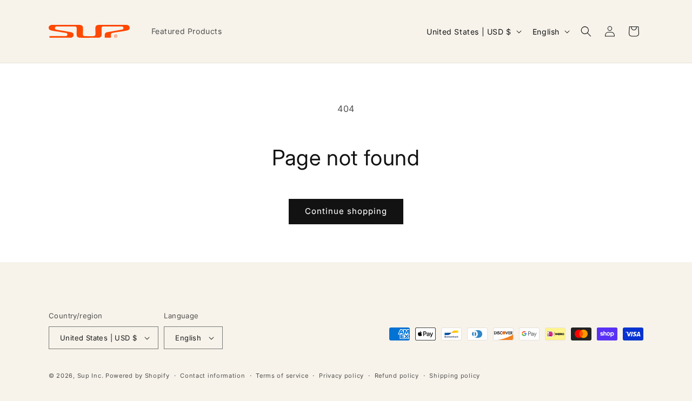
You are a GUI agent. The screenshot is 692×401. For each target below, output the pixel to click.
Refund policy (397, 375)
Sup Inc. (90, 375)
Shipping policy (454, 375)
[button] (586, 31)
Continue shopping (346, 211)
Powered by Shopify (137, 375)
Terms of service (282, 375)
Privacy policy (341, 375)
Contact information (212, 375)
